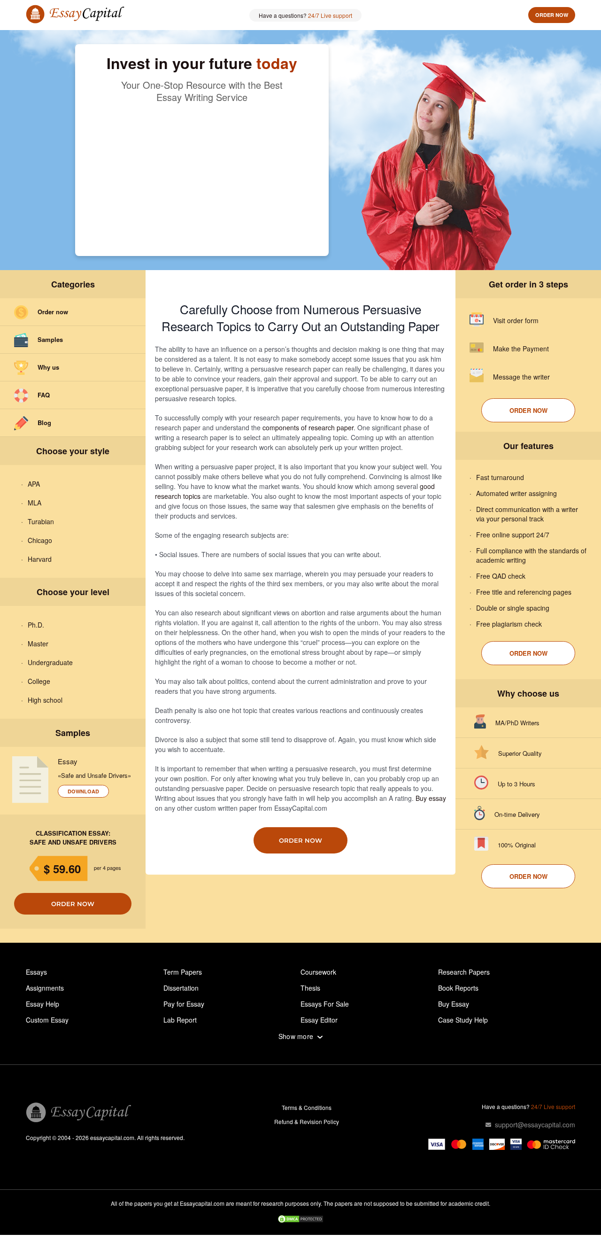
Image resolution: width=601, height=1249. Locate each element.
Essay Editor (319, 1019)
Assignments (45, 988)
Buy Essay (453, 1004)
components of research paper (308, 427)
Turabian (41, 521)
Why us (48, 367)
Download (83, 791)
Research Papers (464, 972)
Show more (296, 1036)
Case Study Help (463, 1019)
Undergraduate (50, 662)
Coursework (318, 972)
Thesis (310, 988)
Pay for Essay (183, 1004)
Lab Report (180, 1019)
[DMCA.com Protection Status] (300, 1220)
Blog (44, 422)
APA (34, 484)
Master (38, 643)
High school (45, 700)
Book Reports (458, 988)
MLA (34, 502)
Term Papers (182, 972)
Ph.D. (36, 624)
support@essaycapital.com (535, 1124)
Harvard (40, 559)
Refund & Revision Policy (306, 1121)
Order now (551, 14)
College (39, 681)
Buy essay (431, 798)
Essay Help (42, 1004)
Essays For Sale (324, 1004)
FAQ (44, 394)
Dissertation (181, 988)
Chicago (40, 540)
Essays (36, 972)
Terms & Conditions (306, 1107)
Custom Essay (47, 1019)
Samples (50, 339)
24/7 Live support (330, 15)
